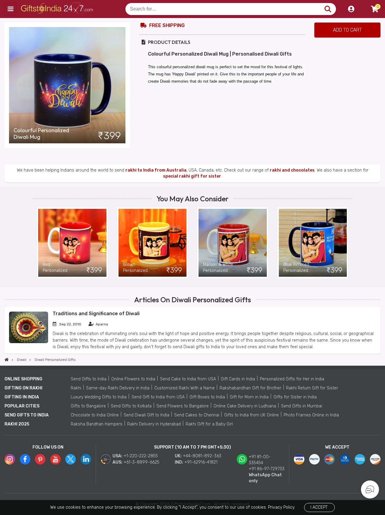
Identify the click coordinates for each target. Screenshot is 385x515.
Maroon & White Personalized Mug (218, 268)
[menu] (11, 9)
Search (327, 9)
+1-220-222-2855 (141, 456)
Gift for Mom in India (249, 397)
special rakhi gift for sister (192, 176)
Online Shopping (23, 379)
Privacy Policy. (281, 507)
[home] (7, 360)
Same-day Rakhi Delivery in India (117, 388)
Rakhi (76, 388)
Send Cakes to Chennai (196, 415)
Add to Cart (347, 30)
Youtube (55, 459)
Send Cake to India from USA (188, 379)
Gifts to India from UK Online (251, 415)
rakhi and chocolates (292, 170)
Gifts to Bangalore (88, 406)
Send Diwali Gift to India (146, 415)
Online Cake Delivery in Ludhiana (245, 406)
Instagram (10, 459)
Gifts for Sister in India (295, 397)
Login (351, 9)
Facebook (25, 459)
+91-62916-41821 (200, 462)
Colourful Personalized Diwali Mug (41, 133)
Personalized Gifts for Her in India (292, 379)
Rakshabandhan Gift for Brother (250, 388)
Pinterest (40, 459)
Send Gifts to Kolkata (131, 406)
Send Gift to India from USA (158, 397)
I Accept (319, 507)
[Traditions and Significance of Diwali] (28, 341)
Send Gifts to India (88, 379)
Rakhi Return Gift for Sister (312, 388)
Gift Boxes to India (207, 397)
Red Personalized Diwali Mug (55, 268)
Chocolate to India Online (95, 415)
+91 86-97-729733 (267, 468)
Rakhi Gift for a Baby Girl (209, 424)
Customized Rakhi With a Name (184, 388)
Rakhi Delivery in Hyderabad (154, 424)
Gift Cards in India (238, 379)
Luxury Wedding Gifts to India (99, 397)
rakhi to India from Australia (155, 170)
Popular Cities (22, 406)
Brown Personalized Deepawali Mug (137, 268)
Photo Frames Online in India (311, 415)
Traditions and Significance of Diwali (96, 313)
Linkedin (86, 459)
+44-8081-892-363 (202, 456)
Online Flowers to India (133, 379)
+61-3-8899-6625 (141, 462)
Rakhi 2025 (17, 424)
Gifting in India (22, 397)
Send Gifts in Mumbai (301, 406)
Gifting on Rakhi (23, 388)
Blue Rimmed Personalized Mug (296, 268)
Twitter (70, 459)
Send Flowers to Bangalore (182, 406)
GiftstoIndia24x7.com (57, 9)
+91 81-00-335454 (260, 459)
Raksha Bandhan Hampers (96, 424)
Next (348, 243)
